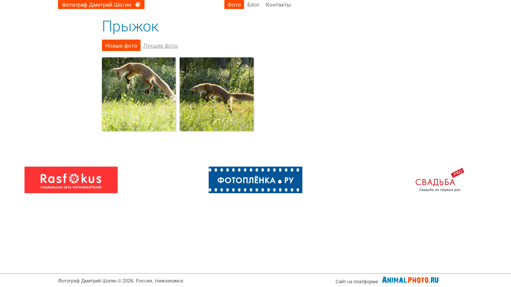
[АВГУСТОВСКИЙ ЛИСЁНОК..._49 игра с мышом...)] (217, 94)
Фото (234, 4)
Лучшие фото (160, 45)
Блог (253, 4)
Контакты (278, 4)
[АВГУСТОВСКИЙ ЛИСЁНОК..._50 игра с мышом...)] (139, 94)
